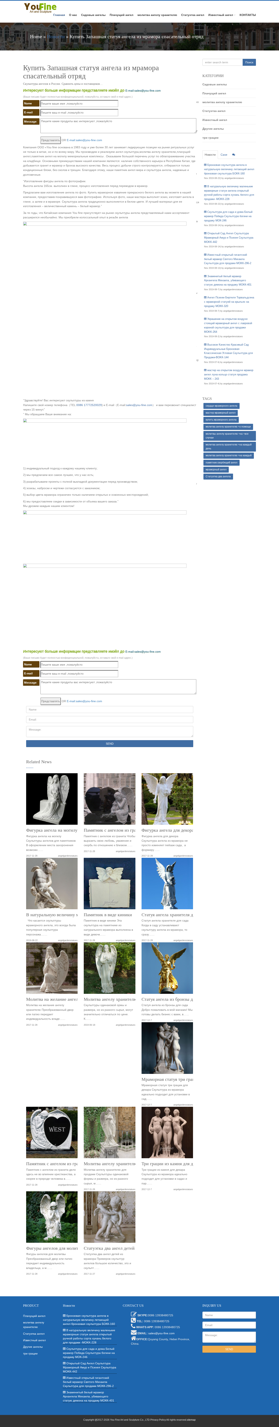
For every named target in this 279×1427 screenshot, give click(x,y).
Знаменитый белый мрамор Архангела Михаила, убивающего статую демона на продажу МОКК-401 (227, 280)
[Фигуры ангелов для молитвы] (52, 1218)
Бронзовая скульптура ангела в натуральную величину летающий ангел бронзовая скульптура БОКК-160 (229, 169)
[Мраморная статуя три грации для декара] (167, 1049)
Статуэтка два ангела (218, 476)
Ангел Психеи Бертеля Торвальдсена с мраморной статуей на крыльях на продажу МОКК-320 (229, 302)
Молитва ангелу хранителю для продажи (123, 1163)
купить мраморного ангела (221, 419)
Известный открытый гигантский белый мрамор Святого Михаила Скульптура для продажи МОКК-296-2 (227, 259)
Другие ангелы (213, 128)
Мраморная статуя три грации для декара (182, 1079)
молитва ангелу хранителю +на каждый (229, 455)
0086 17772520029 (89, 405)
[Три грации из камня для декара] (167, 1134)
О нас (73, 15)
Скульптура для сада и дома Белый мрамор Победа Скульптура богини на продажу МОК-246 (228, 216)
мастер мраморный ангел (220, 412)
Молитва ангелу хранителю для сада (119, 999)
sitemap (191, 1419)
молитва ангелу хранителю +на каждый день (229, 446)
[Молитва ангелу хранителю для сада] (109, 969)
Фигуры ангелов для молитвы (55, 1248)
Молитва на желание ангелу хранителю (64, 999)
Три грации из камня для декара (173, 1163)
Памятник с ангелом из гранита (114, 830)
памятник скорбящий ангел (221, 462)
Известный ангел (220, 15)
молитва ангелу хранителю (157, 15)
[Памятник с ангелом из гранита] (109, 800)
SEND (110, 743)
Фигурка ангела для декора (168, 830)
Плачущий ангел (121, 15)
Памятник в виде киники (108, 914)
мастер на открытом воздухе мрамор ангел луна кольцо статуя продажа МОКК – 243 (228, 374)
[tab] (233, 154)
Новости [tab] (210, 154)
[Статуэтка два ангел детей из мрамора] (109, 1218)
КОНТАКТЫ (248, 15)
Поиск (249, 62)
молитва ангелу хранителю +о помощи (228, 426)
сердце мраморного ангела (221, 405)
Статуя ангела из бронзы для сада (174, 999)
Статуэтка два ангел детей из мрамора (121, 1248)
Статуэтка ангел (192, 15)
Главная (59, 15)
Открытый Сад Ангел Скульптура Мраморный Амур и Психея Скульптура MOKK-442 (228, 237)
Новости (56, 36)
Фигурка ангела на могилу (51, 830)
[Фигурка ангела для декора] (167, 800)
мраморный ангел (216, 469)
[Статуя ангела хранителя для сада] (167, 885)
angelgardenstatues (68, 856)
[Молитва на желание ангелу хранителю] (52, 969)
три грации (210, 137)
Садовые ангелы (93, 15)
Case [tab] (224, 154)
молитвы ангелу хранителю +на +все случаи (227, 435)
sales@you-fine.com (139, 405)
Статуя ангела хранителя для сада (174, 914)
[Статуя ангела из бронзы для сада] (167, 969)
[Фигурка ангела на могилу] (52, 800)
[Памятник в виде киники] (109, 885)
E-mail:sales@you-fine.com (143, 90)
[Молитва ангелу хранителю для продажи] (109, 1134)
